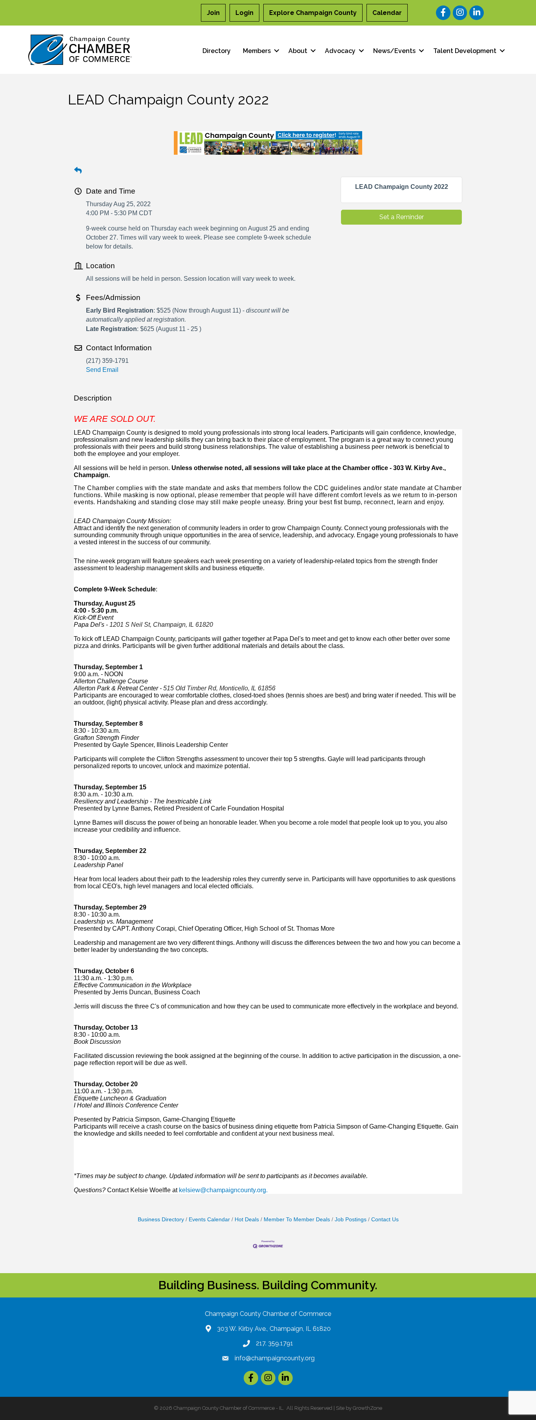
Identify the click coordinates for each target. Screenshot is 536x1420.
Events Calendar (209, 1219)
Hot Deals (247, 1219)
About (297, 51)
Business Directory (161, 1219)
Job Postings (350, 1219)
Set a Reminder (401, 217)
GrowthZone (367, 1408)
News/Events (394, 51)
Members (257, 51)
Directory (216, 51)
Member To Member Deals (297, 1219)
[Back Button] (78, 170)
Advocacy (340, 51)
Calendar (387, 12)
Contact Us (385, 1219)
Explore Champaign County (313, 12)
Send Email (102, 369)
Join (213, 12)
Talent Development (464, 51)
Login (244, 12)
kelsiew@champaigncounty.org (222, 1190)
